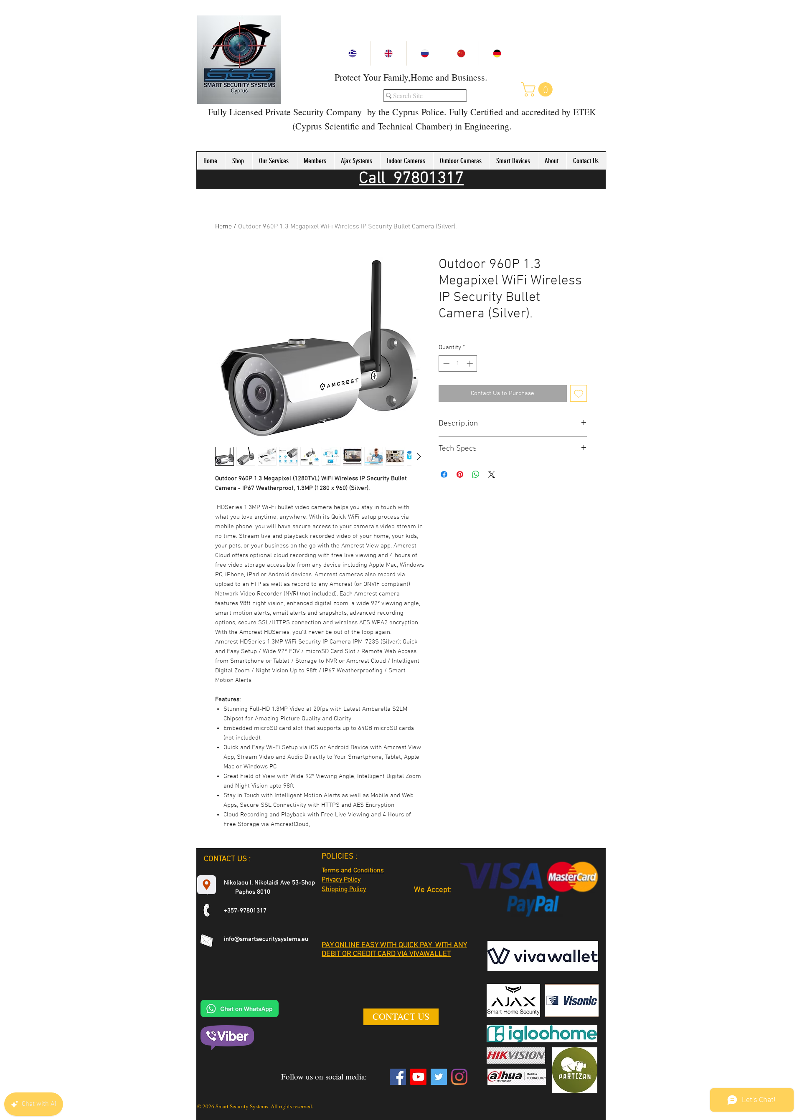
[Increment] (470, 363)
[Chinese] (461, 53)
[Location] (206, 884)
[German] (497, 53)
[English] (389, 53)
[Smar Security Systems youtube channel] (418, 1077)
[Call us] (206, 910)
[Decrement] (445, 363)
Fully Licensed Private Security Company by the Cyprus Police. (327, 112)
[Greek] (353, 53)
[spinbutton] (458, 363)
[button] (538, 89)
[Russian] (424, 53)
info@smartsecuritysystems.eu (266, 939)
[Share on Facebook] (444, 474)
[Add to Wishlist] (578, 393)
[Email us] (206, 940)
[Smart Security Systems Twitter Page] (439, 1077)
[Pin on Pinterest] (460, 474)
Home (223, 227)
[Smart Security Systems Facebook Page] (398, 1077)
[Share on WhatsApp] (476, 474)
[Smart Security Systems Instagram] (459, 1077)
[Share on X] (492, 474)
